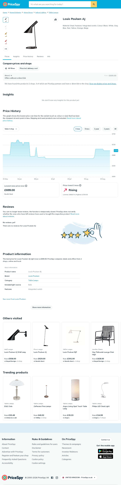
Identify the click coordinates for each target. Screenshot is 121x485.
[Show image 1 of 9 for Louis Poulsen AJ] (6, 20)
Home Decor (28, 12)
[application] (60, 157)
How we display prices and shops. (102, 84)
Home (5, 12)
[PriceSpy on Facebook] (52, 477)
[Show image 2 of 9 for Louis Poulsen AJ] (6, 27)
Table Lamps (53, 12)
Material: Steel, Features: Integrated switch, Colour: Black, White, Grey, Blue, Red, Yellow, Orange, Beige (90, 27)
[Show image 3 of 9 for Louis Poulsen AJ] (6, 34)
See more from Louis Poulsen (14, 299)
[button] (5, 49)
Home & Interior (15, 12)
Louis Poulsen (33, 276)
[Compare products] (55, 19)
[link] (17, 343)
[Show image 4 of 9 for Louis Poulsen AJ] (6, 42)
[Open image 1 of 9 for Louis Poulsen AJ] (31, 34)
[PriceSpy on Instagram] (56, 477)
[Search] (94, 4)
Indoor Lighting (40, 12)
